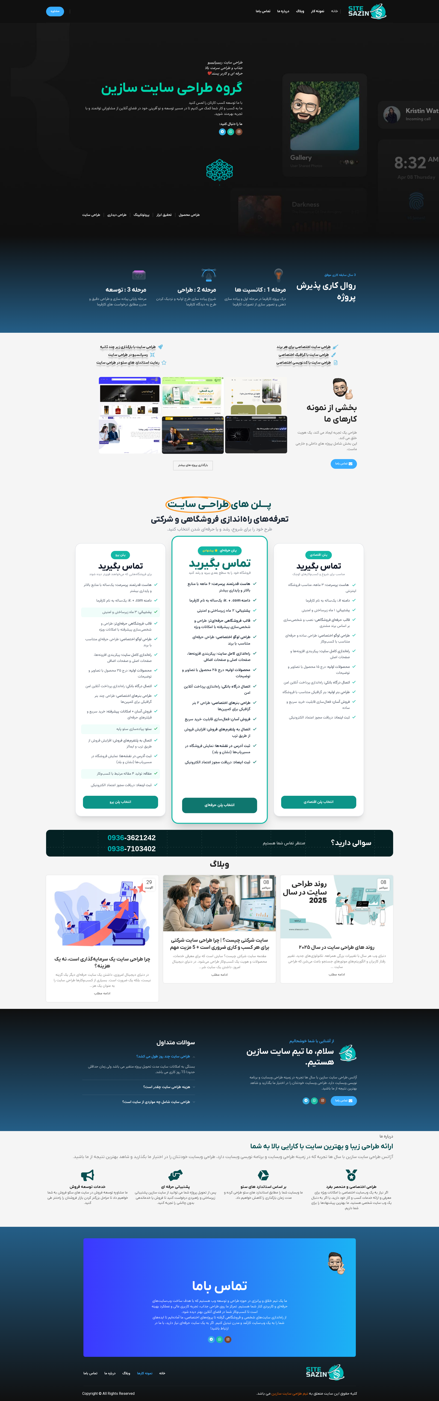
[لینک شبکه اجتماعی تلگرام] (222, 131)
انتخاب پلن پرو (120, 802)
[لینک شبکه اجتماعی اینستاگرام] (239, 131)
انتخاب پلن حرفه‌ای (219, 805)
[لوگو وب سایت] (368, 11)
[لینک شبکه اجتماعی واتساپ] (230, 131)
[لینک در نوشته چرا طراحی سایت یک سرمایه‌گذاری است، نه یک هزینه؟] (102, 912)
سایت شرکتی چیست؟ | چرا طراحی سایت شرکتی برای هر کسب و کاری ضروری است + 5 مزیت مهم (219, 944)
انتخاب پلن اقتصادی (318, 802)
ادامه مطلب (337, 974)
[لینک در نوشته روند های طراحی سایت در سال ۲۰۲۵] (336, 906)
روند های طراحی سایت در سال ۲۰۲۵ (336, 947)
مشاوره (55, 11)
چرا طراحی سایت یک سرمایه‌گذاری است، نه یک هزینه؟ (102, 963)
